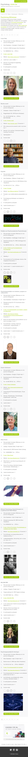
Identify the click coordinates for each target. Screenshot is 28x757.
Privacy (16, 753)
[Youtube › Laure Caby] (14, 73)
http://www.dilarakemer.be (13, 458)
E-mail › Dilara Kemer (8, 455)
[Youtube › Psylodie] (14, 211)
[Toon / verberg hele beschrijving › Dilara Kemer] (15, 461)
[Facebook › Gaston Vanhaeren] (8, 409)
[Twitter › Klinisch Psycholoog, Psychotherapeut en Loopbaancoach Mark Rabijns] (5, 552)
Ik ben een (20, 1)
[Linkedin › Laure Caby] (11, 73)
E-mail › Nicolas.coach (9, 120)
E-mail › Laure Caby (8, 54)
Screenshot (23, 56)
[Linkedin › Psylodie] (11, 211)
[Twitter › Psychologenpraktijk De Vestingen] (5, 690)
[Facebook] (14, 750)
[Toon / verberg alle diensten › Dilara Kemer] (15, 466)
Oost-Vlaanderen (7, 45)
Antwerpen (6, 110)
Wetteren (14, 178)
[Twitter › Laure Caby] (5, 73)
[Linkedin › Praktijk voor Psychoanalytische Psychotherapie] (11, 272)
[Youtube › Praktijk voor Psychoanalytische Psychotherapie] (14, 272)
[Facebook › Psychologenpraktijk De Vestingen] (8, 690)
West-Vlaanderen (7, 658)
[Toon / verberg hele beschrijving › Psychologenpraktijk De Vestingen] (15, 673)
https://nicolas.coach (12, 123)
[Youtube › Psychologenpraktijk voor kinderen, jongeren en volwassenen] (14, 337)
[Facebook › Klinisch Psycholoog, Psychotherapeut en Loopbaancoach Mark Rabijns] (8, 552)
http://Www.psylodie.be (13, 191)
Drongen (14, 374)
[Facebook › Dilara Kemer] (8, 478)
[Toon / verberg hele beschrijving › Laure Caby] (15, 60)
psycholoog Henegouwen (17, 22)
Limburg (5, 446)
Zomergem (14, 45)
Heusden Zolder (11, 446)
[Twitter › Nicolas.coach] (5, 141)
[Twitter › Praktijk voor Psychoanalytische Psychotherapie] (5, 272)
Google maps (21, 45)
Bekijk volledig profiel (11, 98)
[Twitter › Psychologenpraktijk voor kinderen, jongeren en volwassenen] (5, 337)
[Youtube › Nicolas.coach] (14, 141)
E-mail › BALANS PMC (9, 598)
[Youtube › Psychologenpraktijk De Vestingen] (14, 690)
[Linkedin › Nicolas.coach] (11, 141)
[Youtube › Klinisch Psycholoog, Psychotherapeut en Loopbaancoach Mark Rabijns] (14, 552)
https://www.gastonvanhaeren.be (15, 387)
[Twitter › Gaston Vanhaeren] (5, 409)
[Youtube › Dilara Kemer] (14, 478)
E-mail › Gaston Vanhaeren (10, 384)
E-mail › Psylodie (7, 188)
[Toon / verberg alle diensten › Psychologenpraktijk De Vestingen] (15, 678)
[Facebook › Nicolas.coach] (8, 141)
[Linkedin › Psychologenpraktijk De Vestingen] (11, 690)
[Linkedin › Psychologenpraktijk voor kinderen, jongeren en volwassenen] (11, 337)
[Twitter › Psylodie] (5, 211)
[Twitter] (10, 750)
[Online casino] (14, 724)
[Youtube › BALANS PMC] (14, 621)
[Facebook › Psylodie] (8, 211)
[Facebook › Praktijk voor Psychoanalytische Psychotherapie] (8, 272)
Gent (13, 517)
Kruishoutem (15, 299)
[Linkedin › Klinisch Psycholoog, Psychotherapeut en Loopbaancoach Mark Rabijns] (11, 552)
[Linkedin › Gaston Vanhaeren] (11, 409)
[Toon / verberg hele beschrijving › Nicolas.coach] (15, 127)
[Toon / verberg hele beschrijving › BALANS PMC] (15, 604)
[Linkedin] (17, 750)
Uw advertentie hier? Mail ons (14, 739)
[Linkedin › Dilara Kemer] (11, 478)
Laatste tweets (7, 266)
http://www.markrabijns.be (13, 531)
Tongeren (10, 589)
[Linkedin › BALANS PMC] (11, 621)
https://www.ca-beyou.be (13, 56)
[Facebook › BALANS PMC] (8, 621)
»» (17, 34)
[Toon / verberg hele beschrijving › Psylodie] (15, 194)
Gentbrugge (14, 237)
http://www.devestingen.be (14, 670)
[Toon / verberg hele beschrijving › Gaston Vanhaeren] (15, 392)
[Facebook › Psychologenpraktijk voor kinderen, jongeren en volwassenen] (8, 337)
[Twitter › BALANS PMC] (5, 621)
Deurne (11, 110)
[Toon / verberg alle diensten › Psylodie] (15, 199)
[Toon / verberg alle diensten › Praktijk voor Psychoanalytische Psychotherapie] (15, 260)
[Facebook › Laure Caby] (8, 73)
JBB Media (13, 753)
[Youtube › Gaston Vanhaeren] (14, 409)
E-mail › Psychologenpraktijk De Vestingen (13, 667)
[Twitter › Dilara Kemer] (5, 478)
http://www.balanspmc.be (13, 600)
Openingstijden (8, 134)
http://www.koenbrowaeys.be (14, 252)
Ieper (13, 658)
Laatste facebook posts (9, 205)
